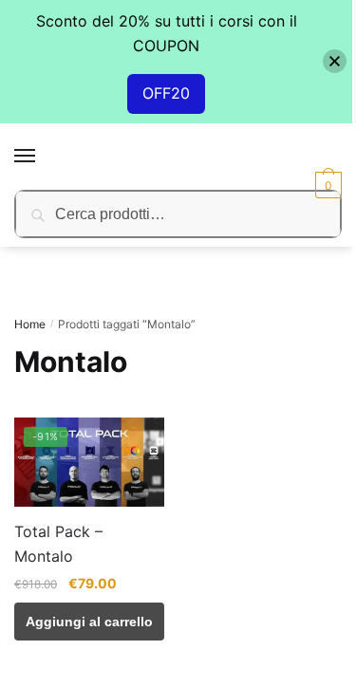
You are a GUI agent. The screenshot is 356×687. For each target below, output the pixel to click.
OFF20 (166, 93)
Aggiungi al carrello (89, 621)
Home (30, 324)
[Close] (335, 61)
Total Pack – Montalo (58, 544)
